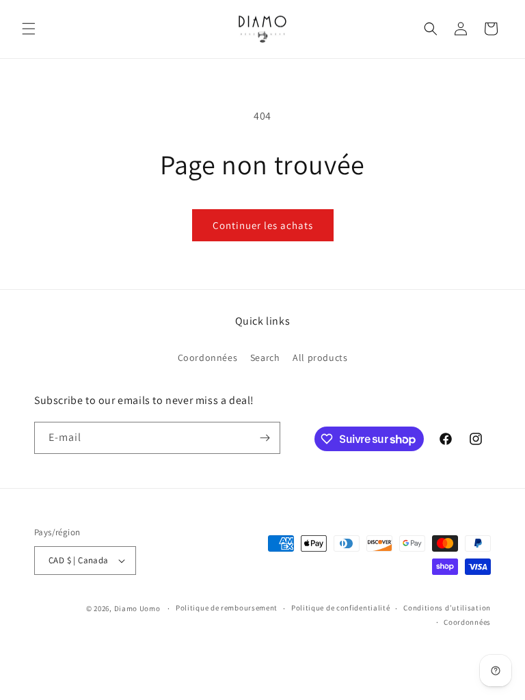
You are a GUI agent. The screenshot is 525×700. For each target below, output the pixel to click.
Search (265, 357)
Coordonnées (208, 357)
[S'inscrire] (265, 438)
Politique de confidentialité (340, 607)
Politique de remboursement (227, 607)
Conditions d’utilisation (447, 607)
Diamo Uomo (137, 608)
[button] (29, 29)
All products (320, 357)
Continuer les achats (263, 225)
